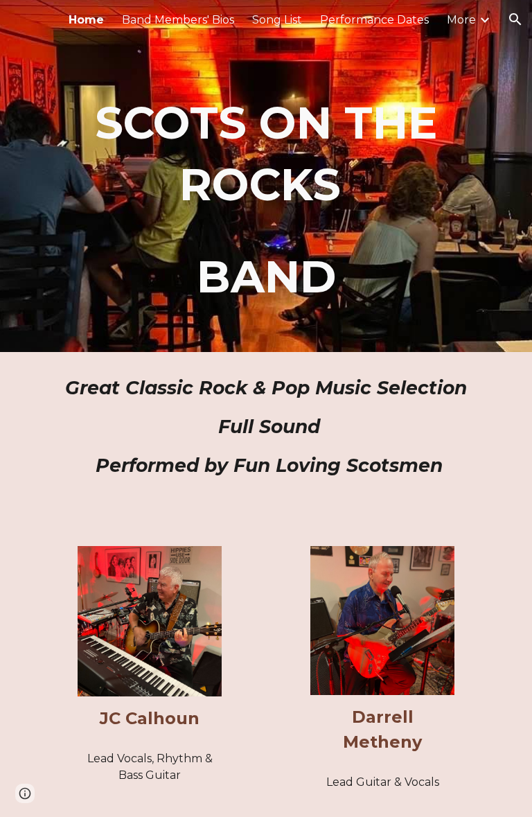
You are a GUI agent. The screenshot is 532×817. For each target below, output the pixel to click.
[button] (515, 19)
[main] (266, 176)
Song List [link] (277, 19)
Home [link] (86, 19)
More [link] (461, 19)
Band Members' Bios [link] (178, 19)
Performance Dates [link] (374, 19)
